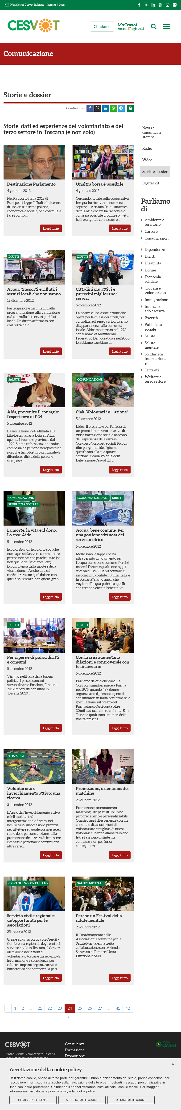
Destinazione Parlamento (31, 184)
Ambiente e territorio (154, 222)
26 (90, 1008)
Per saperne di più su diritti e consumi (33, 659)
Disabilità (153, 263)
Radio (147, 148)
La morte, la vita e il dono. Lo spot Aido (32, 532)
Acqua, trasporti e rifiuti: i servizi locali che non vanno (34, 291)
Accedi (123, 29)
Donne (150, 270)
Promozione (75, 1056)
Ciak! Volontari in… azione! (102, 411)
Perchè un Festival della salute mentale (99, 918)
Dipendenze (155, 249)
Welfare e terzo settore (155, 379)
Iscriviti (51, 4)
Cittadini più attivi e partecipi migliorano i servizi (97, 294)
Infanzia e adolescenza (155, 308)
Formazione (75, 1050)
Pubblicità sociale (23, 504)
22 (50, 1008)
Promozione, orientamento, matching (102, 791)
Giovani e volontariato (28, 883)
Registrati (136, 29)
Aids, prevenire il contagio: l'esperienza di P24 (33, 414)
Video (147, 160)
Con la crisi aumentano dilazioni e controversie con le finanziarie (102, 662)
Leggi (62, 4)
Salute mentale (90, 883)
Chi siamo (102, 26)
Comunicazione (28, 53)
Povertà (151, 318)
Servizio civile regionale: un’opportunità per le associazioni (31, 920)
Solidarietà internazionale (156, 358)
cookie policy (85, 1091)
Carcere (151, 231)
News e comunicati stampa (151, 132)
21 (40, 1008)
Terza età (16, 756)
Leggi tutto (51, 228)
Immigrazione (156, 300)
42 (128, 1008)
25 (80, 1008)
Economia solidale (92, 497)
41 (118, 1008)
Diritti (13, 256)
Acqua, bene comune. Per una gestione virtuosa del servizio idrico (100, 535)
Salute (14, 379)
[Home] (33, 27)
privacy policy (58, 1091)
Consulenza (75, 1044)
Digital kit (150, 183)
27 (100, 1008)
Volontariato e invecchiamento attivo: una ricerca (33, 793)
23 (60, 1008)
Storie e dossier (155, 171)
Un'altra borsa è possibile (99, 184)
